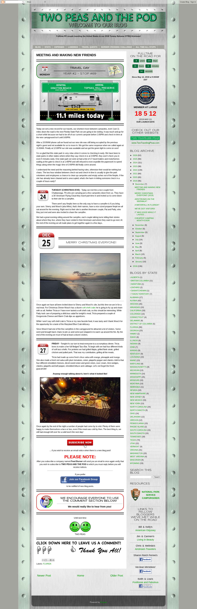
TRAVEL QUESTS (89, 47)
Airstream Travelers (145, 549)
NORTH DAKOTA (137, 410)
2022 (135, 170)
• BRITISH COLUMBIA (139, 281)
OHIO (132, 413)
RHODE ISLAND (137, 427)
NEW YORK (135, 403)
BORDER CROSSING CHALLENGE (116, 47)
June (137, 243)
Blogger (103, 602)
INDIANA (133, 344)
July (137, 239)
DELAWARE (135, 320)
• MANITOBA (135, 284)
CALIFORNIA (135, 310)
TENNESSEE (135, 437)
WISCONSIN (135, 460)
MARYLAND (135, 364)
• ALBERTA (134, 277)
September (140, 232)
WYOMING (134, 463)
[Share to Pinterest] (53, 560)
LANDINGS (73, 47)
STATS (48, 47)
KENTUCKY (135, 354)
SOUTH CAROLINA (138, 430)
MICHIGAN (134, 370)
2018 (135, 266)
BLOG (38, 47)
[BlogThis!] (45, 560)
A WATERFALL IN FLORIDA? (147, 205)
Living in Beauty (145, 539)
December (140, 184)
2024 (135, 162)
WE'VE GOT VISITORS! (145, 209)
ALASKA (133, 300)
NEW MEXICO (136, 400)
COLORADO (135, 314)
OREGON (134, 420)
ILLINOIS (134, 340)
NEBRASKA (135, 387)
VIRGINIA (134, 450)
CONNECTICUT (137, 317)
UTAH (132, 443)
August (138, 236)
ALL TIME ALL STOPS (146, 47)
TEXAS (133, 440)
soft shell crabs (89, 307)
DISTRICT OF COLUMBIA (141, 324)
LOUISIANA (135, 357)
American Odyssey (145, 530)
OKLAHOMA (135, 417)
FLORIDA (47, 564)
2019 (135, 181)
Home (80, 575)
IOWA (132, 347)
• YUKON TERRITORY (139, 294)
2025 (135, 159)
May (137, 247)
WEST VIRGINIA (137, 456)
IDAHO (133, 337)
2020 (135, 177)
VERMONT (134, 446)
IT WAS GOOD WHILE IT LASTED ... (145, 213)
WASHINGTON (136, 453)
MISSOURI (134, 380)
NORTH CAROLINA (138, 407)
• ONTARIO (135, 287)
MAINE (133, 360)
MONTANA (134, 383)
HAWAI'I (133, 334)
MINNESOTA (135, 374)
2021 (135, 174)
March (138, 254)
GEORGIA (134, 330)
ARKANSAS (135, 307)
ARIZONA (134, 304)
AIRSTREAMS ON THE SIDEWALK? (144, 200)
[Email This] (43, 560)
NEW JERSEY (136, 397)
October (139, 229)
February (139, 258)
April (137, 250)
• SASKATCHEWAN (138, 291)
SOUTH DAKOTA (137, 433)
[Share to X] (48, 560)
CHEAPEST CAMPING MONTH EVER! (144, 219)
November (140, 225)
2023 (135, 166)
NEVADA (133, 390)
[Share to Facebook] (50, 560)
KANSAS (133, 350)
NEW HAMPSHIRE (138, 393)
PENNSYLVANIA (137, 423)
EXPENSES (59, 47)
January (139, 262)
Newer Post (44, 575)
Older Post (116, 575)
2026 (135, 155)
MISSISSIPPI (135, 377)
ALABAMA (134, 297)
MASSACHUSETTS (138, 367)
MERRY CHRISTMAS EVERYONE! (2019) (144, 194)
